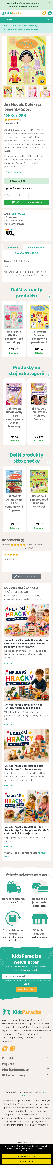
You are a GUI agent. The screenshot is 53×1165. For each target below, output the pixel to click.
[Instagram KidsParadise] (12, 1048)
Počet (7, 195)
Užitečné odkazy (13, 1075)
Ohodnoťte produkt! (12, 123)
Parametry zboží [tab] (36, 247)
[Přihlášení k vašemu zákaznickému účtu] (44, 13)
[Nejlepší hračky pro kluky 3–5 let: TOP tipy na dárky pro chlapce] (26, 684)
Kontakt (7, 1058)
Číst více (8, 663)
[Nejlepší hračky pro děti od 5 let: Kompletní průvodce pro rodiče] (26, 745)
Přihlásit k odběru (26, 989)
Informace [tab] (13, 247)
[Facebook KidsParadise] (5, 1048)
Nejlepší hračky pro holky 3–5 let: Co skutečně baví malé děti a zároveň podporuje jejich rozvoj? (26, 643)
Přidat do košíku (26, 202)
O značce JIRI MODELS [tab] (26, 253)
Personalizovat (26, 1161)
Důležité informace (15, 1069)
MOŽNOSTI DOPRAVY (19, 188)
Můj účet (8, 1063)
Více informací (26, 1151)
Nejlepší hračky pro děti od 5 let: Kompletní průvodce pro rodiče (23, 767)
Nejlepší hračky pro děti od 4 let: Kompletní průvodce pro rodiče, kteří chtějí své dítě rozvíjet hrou (26, 830)
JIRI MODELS (18, 214)
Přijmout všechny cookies (26, 1156)
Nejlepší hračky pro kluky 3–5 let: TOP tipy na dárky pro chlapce (24, 706)
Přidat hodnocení (26, 576)
